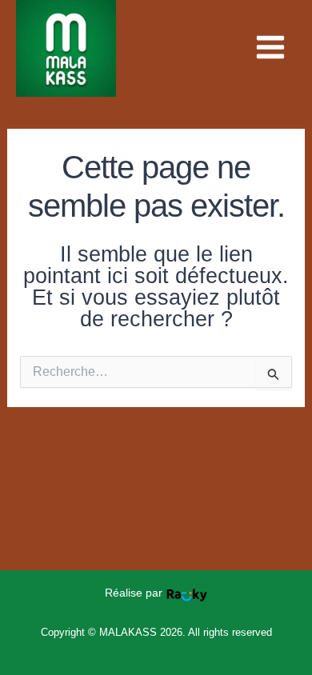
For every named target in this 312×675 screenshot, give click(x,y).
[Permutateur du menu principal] (270, 47)
